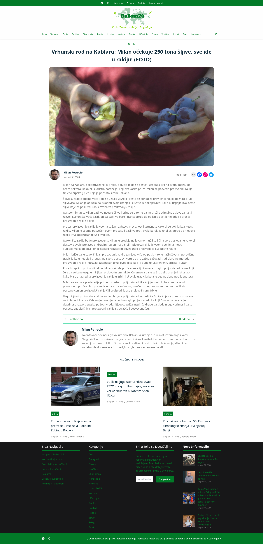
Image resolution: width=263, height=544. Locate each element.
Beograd (94, 459)
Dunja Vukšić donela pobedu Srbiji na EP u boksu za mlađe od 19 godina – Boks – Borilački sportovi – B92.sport (209, 496)
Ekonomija (95, 473)
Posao (92, 512)
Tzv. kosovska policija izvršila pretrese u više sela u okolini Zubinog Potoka (71, 425)
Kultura (168, 413)
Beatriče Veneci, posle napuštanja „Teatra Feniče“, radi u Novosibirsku (209, 520)
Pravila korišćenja (52, 469)
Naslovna (118, 3)
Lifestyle (94, 498)
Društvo (93, 469)
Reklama (46, 473)
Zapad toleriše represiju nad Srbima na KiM (208, 475)
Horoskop (94, 478)
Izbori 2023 (95, 488)
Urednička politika (52, 478)
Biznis (131, 44)
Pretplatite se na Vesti (54, 464)
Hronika (93, 483)
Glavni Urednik (156, 3)
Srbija (55, 413)
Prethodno (76, 319)
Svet (91, 527)
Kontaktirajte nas (52, 459)
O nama (130, 3)
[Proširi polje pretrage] (215, 34)
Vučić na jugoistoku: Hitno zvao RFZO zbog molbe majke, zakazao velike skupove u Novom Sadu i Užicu (130, 388)
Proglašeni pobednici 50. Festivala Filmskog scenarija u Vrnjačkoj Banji (186, 425)
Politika (111, 374)
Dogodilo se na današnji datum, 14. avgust (208, 459)
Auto (91, 454)
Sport (92, 517)
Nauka (92, 503)
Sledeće (184, 319)
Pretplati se (165, 479)
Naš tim (142, 3)
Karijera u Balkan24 (53, 454)
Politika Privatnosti (53, 483)
